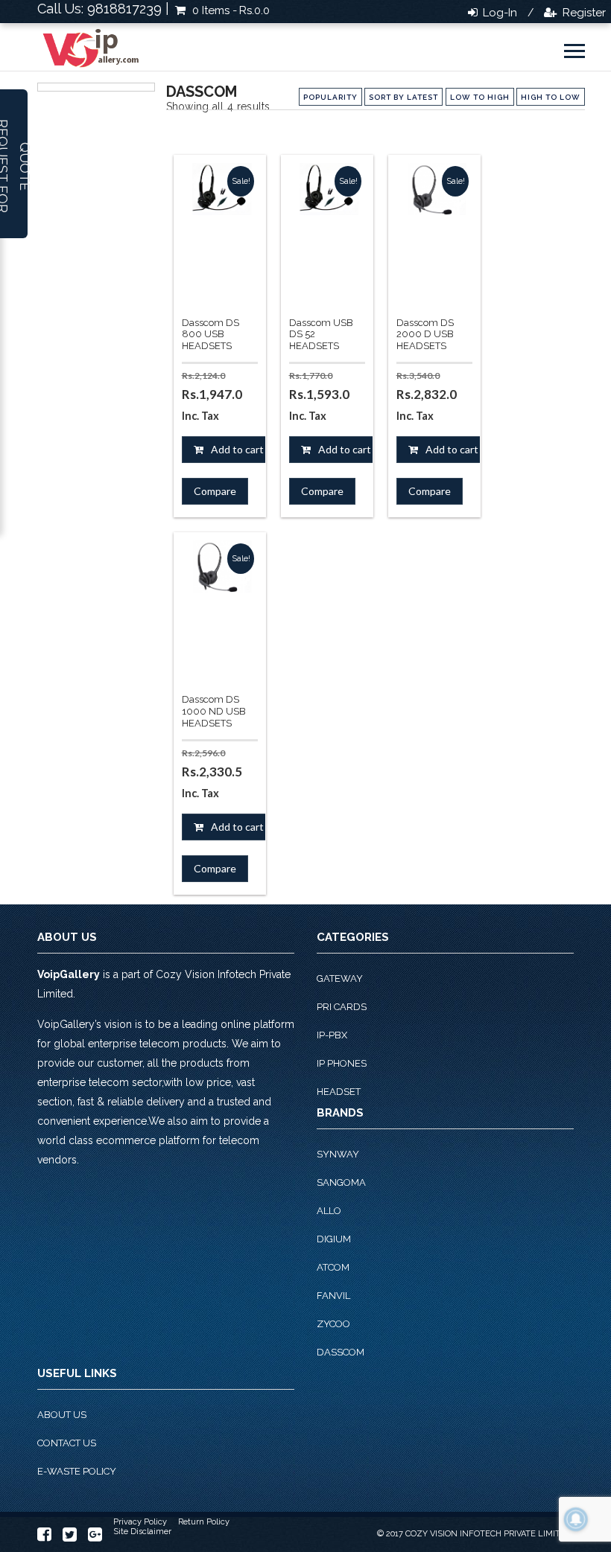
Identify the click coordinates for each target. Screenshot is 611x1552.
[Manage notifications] (576, 1519)
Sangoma (341, 1182)
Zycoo (333, 1323)
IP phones (342, 1063)
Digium (334, 1239)
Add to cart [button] (237, 449)
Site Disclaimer (142, 1531)
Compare (215, 491)
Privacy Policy (140, 1522)
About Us (61, 1414)
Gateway (340, 978)
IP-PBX (332, 1035)
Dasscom (340, 1352)
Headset (339, 1091)
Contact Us (66, 1443)
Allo (329, 1210)
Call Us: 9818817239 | (103, 8)
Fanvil (333, 1295)
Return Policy (203, 1522)
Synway (338, 1154)
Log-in (498, 12)
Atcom (333, 1267)
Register (583, 12)
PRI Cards (342, 1006)
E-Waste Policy (76, 1471)
